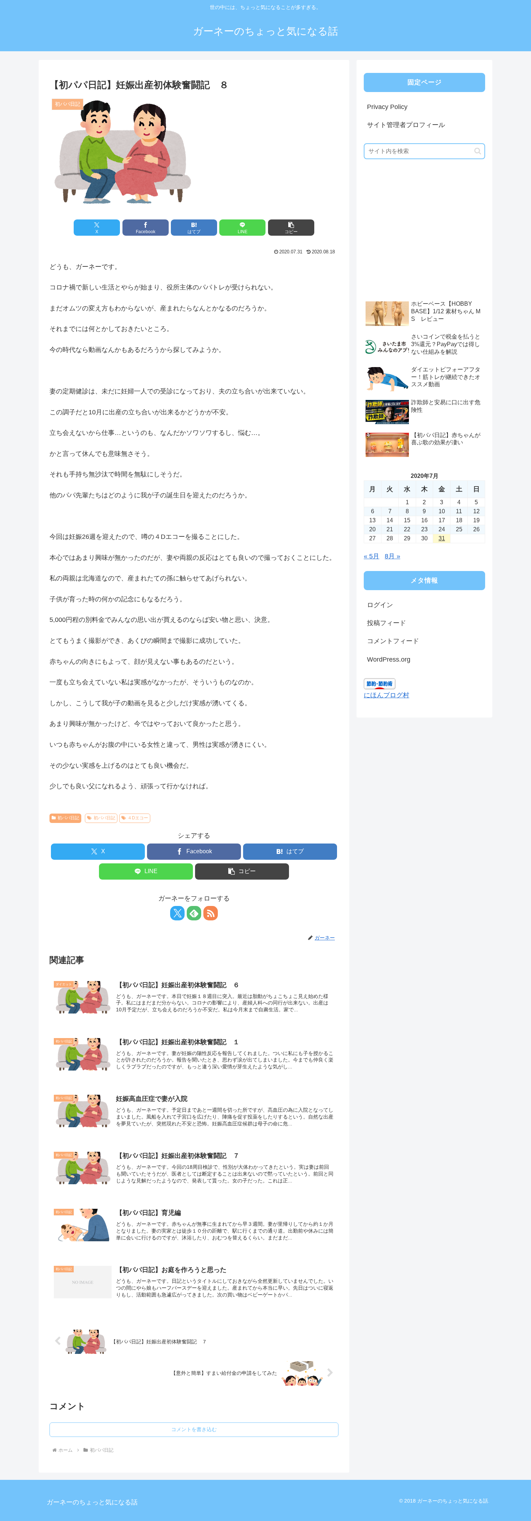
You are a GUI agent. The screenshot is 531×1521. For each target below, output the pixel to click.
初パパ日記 (68, 817)
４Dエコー (138, 817)
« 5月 (371, 556)
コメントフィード (393, 641)
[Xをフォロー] (177, 913)
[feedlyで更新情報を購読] (194, 913)
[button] (291, 227)
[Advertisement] (418, 241)
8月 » (392, 556)
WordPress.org (388, 659)
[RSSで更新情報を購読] (210, 913)
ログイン (380, 605)
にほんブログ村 (386, 695)
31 (442, 538)
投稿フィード (386, 623)
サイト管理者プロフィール (406, 124)
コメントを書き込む (194, 1429)
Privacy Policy (387, 106)
